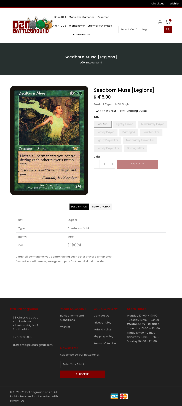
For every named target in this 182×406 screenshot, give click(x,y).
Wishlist (174, 3)
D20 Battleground (91, 62)
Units (97, 156)
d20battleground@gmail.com (28, 345)
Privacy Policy (102, 322)
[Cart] (168, 22)
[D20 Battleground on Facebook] (5, 3)
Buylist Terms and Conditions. (72, 318)
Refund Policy (102, 329)
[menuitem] (60, 17)
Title (97, 117)
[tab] (79, 207)
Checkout (157, 3)
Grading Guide (137, 111)
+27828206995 (22, 337)
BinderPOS (17, 400)
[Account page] (160, 22)
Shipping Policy (103, 336)
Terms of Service (105, 343)
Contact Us (101, 315)
